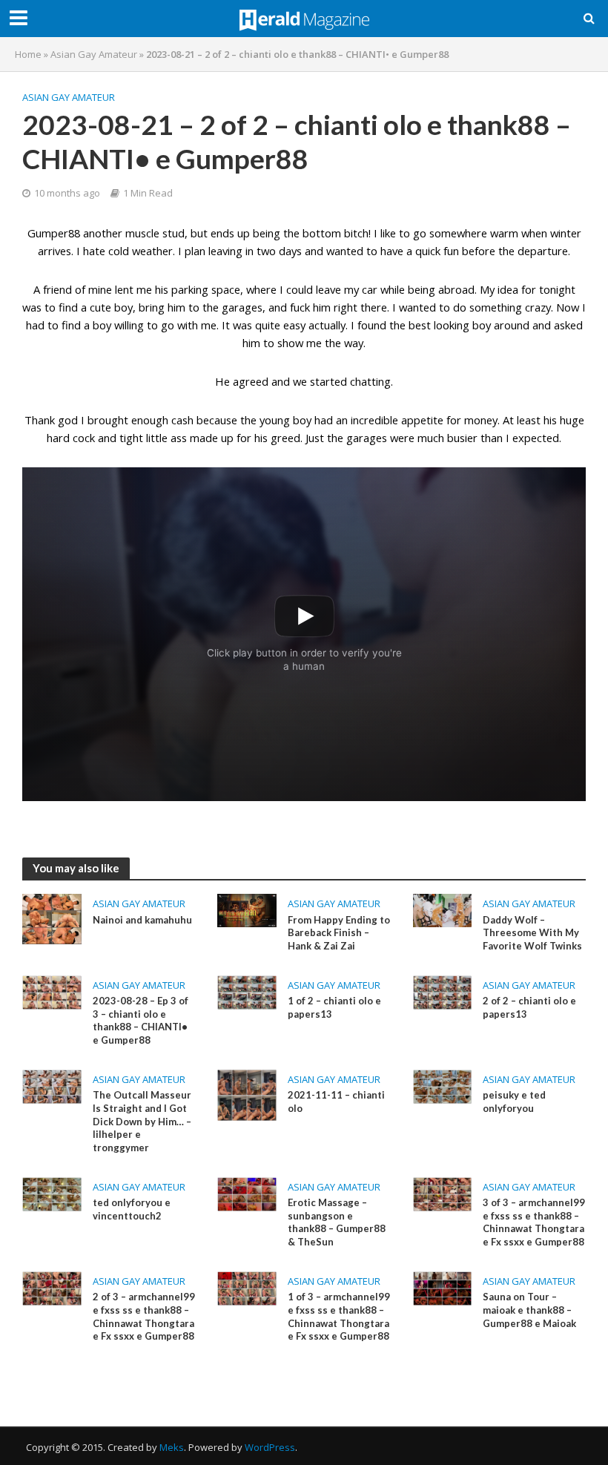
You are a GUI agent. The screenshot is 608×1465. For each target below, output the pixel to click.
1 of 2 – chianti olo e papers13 (334, 1007)
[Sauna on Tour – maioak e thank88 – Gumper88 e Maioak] (442, 1287)
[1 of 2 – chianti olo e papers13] (247, 991)
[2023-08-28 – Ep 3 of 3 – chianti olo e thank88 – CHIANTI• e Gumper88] (52, 991)
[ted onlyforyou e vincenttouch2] (52, 1193)
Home (28, 54)
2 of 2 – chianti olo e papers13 (529, 1007)
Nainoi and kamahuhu (142, 920)
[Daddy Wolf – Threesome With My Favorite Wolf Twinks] (442, 909)
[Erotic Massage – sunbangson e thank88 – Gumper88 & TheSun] (247, 1193)
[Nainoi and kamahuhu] (52, 917)
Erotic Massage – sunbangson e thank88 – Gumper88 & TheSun (337, 1222)
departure (543, 250)
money (481, 419)
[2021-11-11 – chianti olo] (247, 1094)
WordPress (270, 1447)
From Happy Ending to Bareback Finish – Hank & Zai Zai (339, 933)
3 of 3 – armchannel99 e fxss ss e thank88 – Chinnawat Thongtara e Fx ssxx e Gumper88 (534, 1222)
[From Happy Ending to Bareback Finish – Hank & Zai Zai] (247, 909)
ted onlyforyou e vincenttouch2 (132, 1209)
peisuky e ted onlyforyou (514, 1101)
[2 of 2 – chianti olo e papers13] (442, 991)
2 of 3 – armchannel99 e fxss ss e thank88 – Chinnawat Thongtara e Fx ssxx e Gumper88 (144, 1316)
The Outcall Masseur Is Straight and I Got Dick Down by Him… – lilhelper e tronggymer (142, 1121)
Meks (171, 1447)
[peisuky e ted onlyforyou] (442, 1085)
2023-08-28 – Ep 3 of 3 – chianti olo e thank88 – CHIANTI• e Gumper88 (140, 1020)
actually (327, 324)
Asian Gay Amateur (93, 54)
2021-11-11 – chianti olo (336, 1101)
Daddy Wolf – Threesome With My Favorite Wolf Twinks (532, 933)
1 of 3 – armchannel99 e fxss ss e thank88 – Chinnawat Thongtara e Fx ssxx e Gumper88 (339, 1316)
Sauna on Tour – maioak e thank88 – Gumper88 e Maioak (529, 1310)
